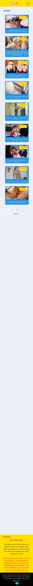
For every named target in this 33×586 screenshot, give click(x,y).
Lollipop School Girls (23, 62)
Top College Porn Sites (20, 551)
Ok (17, 583)
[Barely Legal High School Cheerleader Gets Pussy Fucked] (17, 136)
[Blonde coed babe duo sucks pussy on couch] (17, 115)
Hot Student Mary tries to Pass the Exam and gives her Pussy (17, 75)
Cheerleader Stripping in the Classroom (17, 181)
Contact (6, 537)
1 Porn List (14, 547)
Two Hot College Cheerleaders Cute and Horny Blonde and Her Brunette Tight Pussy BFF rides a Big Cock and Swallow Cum (17, 53)
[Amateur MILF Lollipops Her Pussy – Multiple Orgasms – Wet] (17, 199)
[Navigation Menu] (28, 3)
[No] (31, 579)
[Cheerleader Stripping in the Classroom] (17, 179)
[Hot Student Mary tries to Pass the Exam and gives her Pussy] (17, 72)
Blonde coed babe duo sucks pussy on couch (17, 118)
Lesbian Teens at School (23, 147)
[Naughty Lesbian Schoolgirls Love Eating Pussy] (17, 157)
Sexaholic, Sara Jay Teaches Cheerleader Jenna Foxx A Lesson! (17, 30)
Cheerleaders (23, 16)
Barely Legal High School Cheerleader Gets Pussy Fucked (17, 139)
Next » (16, 214)
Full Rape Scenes (10, 544)
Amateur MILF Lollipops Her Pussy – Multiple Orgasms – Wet (17, 202)
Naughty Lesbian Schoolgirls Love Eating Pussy (17, 160)
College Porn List (14, 549)
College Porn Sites (16, 554)
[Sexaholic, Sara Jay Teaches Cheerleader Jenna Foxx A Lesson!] (17, 27)
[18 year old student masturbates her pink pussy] (17, 94)
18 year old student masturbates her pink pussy (17, 97)
